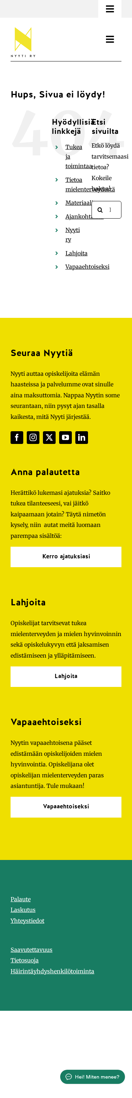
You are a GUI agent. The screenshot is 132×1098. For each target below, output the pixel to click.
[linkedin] (81, 437)
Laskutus (23, 909)
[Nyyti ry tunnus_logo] (23, 25)
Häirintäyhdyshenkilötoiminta (52, 971)
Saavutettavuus (31, 949)
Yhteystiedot (27, 920)
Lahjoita (76, 253)
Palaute (21, 899)
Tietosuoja (25, 960)
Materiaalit (80, 202)
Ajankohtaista (84, 216)
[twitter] (49, 437)
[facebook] (17, 437)
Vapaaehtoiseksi (87, 266)
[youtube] (65, 437)
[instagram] (33, 437)
